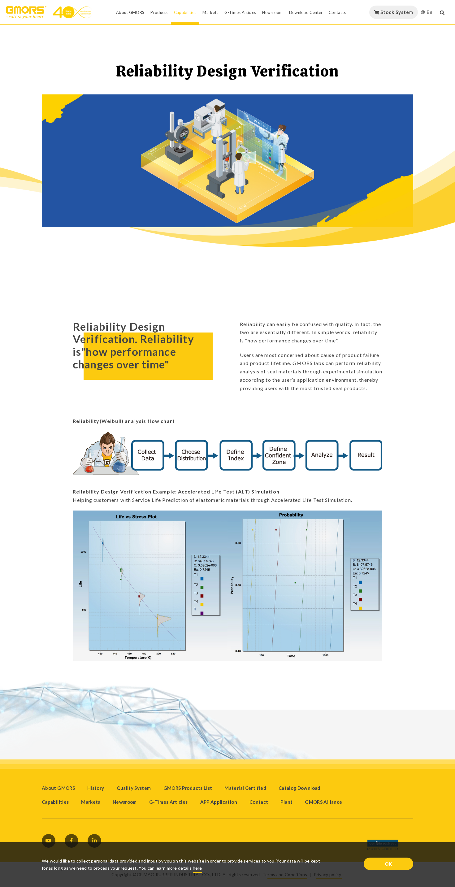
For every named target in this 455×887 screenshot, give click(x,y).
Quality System (134, 788)
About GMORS (130, 12)
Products (158, 12)
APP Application (218, 802)
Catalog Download (299, 788)
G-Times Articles (240, 12)
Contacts (337, 12)
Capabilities (185, 12)
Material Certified (245, 788)
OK (388, 864)
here (197, 868)
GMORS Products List (187, 788)
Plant (286, 802)
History (95, 788)
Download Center (306, 12)
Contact (258, 802)
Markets (210, 12)
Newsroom (272, 12)
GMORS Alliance (323, 802)
